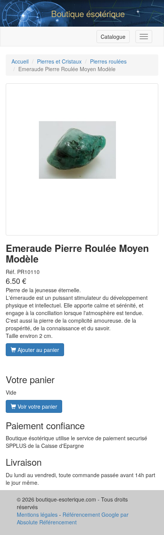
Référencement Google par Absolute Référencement (73, 518)
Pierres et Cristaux (59, 61)
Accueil (20, 61)
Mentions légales (37, 514)
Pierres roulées (108, 61)
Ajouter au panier (37, 349)
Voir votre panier (36, 406)
